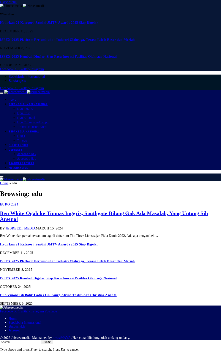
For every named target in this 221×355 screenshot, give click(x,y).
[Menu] (1, 93)
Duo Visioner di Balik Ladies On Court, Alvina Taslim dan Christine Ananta (58, 295)
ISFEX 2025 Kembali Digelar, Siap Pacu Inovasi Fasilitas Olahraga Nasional (58, 56)
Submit (47, 342)
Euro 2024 (9, 204)
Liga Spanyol (26, 118)
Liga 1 (21, 136)
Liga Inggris (25, 109)
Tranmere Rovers (21, 163)
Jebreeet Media (21, 228)
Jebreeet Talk (26, 154)
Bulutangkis (17, 81)
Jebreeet (15, 150)
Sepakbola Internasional (27, 77)
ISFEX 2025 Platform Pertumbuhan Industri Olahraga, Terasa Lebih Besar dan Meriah (67, 39)
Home (12, 100)
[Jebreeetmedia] (27, 92)
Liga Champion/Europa (33, 122)
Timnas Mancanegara (32, 127)
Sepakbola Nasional (24, 132)
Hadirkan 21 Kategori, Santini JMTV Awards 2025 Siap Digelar (49, 22)
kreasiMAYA (62, 337)
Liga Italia (23, 113)
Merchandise (18, 168)
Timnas (22, 140)
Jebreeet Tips (26, 158)
